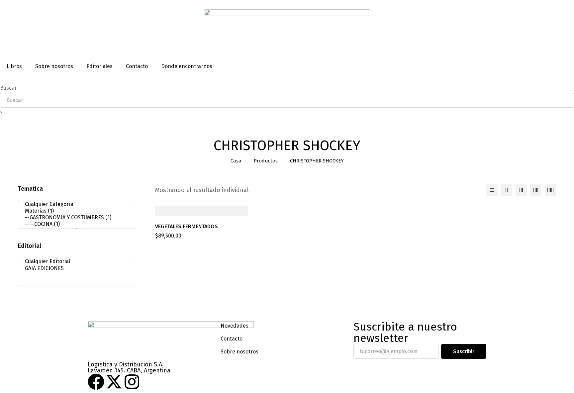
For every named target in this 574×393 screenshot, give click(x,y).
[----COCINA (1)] (74, 224)
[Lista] (492, 190)
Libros (14, 66)
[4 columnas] (535, 190)
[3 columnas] (521, 190)
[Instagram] (132, 381)
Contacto (137, 66)
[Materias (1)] (74, 211)
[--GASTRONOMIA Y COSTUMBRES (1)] (74, 217)
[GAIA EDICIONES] (74, 268)
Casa (236, 161)
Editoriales (99, 66)
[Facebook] (96, 381)
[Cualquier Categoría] (74, 204)
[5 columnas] (550, 190)
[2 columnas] (506, 190)
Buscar (8, 88)
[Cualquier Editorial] (74, 261)
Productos (266, 161)
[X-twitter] (114, 381)
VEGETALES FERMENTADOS (186, 226)
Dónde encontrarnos (186, 66)
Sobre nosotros (54, 66)
